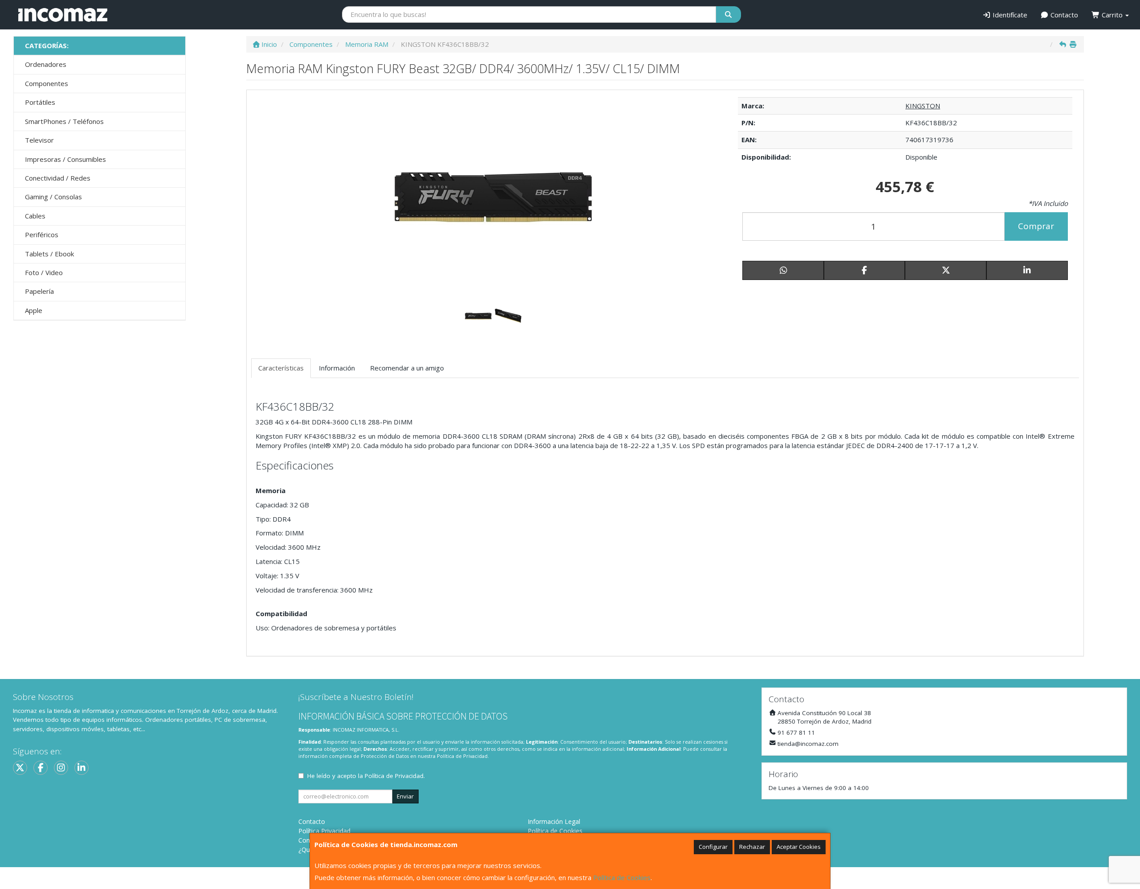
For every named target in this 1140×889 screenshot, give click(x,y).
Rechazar (752, 847)
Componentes (46, 83)
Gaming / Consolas (53, 196)
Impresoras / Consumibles (65, 159)
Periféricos (41, 234)
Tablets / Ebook (49, 253)
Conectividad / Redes (57, 177)
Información (337, 367)
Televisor (39, 140)
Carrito (1112, 14)
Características (281, 367)
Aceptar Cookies (799, 847)
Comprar (1036, 226)
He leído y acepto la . (366, 776)
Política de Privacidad (462, 756)
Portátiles (40, 102)
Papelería (39, 291)
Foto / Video (44, 272)
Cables (35, 215)
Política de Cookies (622, 877)
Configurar (713, 847)
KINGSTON (922, 105)
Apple (33, 310)
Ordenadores (45, 64)
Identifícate (1009, 14)
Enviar (405, 796)
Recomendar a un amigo (407, 367)
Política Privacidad (324, 831)
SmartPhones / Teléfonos (64, 121)
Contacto (1063, 14)
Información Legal (554, 821)
